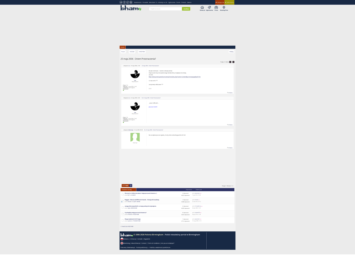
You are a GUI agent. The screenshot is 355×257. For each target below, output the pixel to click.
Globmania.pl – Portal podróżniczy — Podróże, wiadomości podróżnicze (148, 247)
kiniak (129, 201)
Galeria (189, 2)
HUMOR (133, 195)
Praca (216, 10)
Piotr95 (130, 214)
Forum (178, 2)
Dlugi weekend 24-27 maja (133, 219)
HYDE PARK (142, 51)
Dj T (129, 195)
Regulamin (147, 239)
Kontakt (140, 239)
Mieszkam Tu (153, 2)
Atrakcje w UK (162, 2)
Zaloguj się (220, 2)
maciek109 (197, 212)
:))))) (129, 208)
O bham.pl (133, 239)
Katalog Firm (224, 10)
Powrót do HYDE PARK (127, 226)
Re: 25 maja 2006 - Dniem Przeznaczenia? (151, 98)
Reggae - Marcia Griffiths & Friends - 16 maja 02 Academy (142, 200)
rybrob (130, 221)
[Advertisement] (177, 27)
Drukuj (231, 51)
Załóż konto (230, 2)
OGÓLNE (132, 51)
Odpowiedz (125, 185)
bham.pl (202, 10)
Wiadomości (138, 2)
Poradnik (145, 2)
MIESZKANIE (134, 208)
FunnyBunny (198, 206)
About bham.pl (135, 243)
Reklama (126, 239)
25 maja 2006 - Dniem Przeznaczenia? (150, 65)
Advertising (126, 243)
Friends (183, 2)
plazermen (197, 193)
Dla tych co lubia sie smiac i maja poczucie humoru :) (141, 193)
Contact (144, 243)
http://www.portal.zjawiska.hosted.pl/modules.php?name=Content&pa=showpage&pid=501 (175, 77)
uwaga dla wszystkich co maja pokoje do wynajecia (140, 206)
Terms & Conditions (154, 243)
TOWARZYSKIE (136, 221)
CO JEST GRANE (136, 201)
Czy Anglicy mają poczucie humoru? (136, 212)
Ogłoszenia (171, 2)
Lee (129, 65)
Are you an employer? (167, 243)
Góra (231, 93)
